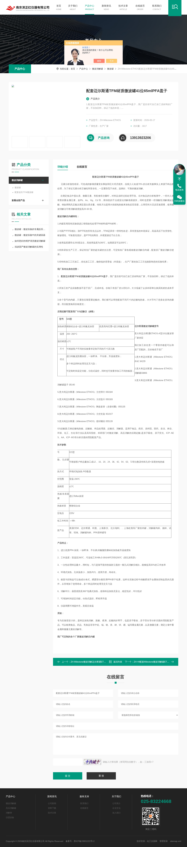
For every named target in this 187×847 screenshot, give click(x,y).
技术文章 (123, 7)
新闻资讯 (106, 7)
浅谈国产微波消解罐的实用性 (29, 246)
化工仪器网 (152, 841)
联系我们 (157, 7)
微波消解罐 (97, 68)
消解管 (9, 813)
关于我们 (72, 7)
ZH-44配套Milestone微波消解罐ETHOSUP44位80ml (159, 662)
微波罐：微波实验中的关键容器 (30, 235)
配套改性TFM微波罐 (24, 192)
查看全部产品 (18, 200)
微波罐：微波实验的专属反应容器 (30, 229)
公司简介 (116, 803)
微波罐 (110, 68)
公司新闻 (52, 803)
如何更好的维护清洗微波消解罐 (30, 241)
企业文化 (116, 808)
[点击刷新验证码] (92, 762)
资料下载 (52, 808)
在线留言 (140, 7)
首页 (58, 7)
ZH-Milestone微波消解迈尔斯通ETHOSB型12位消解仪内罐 (99, 662)
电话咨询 (179, 190)
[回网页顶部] (179, 179)
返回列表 (117, 662)
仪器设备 (10, 817)
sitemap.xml (175, 841)
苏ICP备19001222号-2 (84, 841)
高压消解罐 (11, 808)
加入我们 (116, 813)
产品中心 (89, 7)
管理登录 (164, 841)
